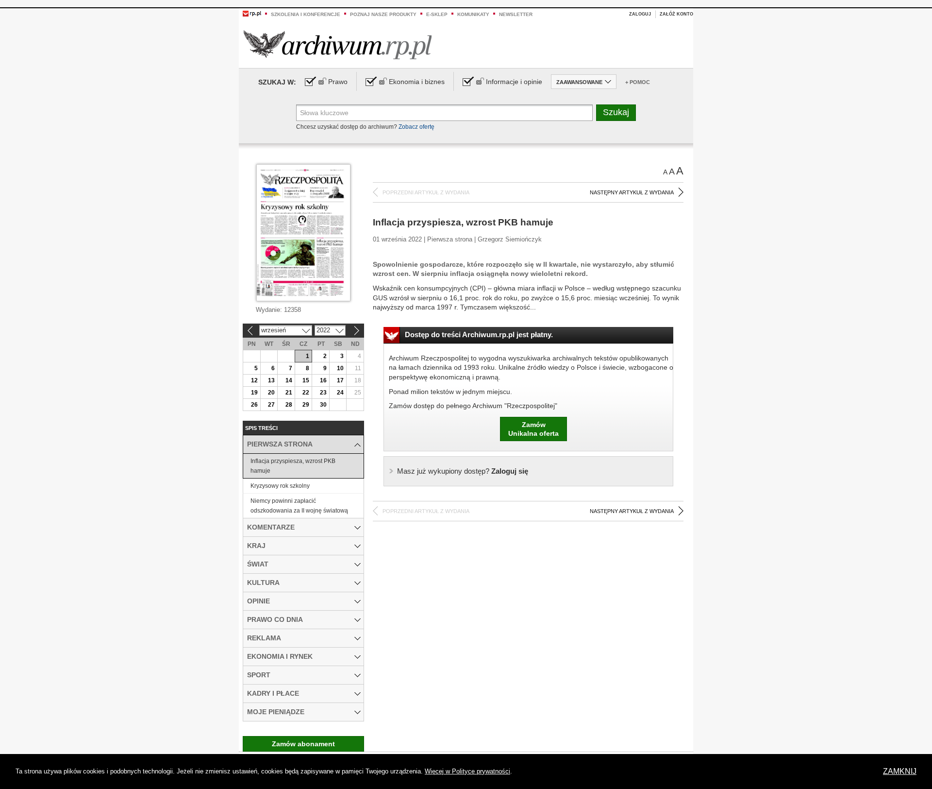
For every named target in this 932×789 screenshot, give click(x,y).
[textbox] (444, 112)
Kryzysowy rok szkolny (280, 485)
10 (340, 368)
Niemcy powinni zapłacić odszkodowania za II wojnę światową (299, 505)
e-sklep (437, 14)
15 (305, 380)
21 (288, 392)
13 (271, 380)
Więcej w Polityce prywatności (467, 771)
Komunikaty (473, 14)
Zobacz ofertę (416, 126)
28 (288, 404)
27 (271, 404)
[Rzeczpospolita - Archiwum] (338, 44)
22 (305, 392)
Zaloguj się (462, 471)
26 (254, 404)
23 (323, 392)
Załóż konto (676, 14)
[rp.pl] (252, 13)
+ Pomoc (637, 82)
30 (323, 404)
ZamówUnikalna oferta (533, 429)
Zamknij (899, 771)
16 (323, 380)
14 (288, 380)
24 (340, 392)
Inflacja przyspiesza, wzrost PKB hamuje (292, 466)
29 (305, 404)
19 (254, 392)
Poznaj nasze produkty (383, 14)
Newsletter (516, 14)
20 (271, 392)
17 (340, 380)
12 (254, 380)
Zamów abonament (303, 744)
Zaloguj (640, 14)
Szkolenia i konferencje (305, 14)
